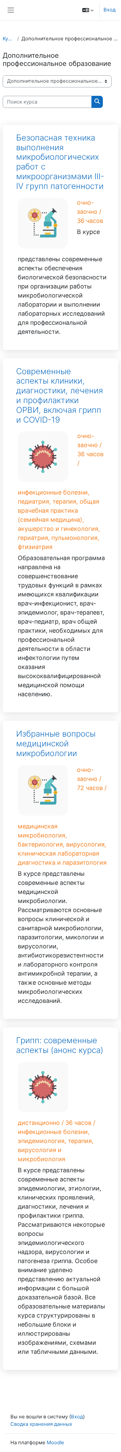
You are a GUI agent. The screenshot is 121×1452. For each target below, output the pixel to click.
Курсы (8, 39)
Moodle (55, 1443)
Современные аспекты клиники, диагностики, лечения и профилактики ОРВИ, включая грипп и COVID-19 (59, 395)
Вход (110, 10)
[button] (88, 10)
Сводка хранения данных (41, 1424)
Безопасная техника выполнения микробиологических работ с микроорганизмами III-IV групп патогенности (60, 162)
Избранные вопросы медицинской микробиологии (55, 743)
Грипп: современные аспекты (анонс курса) (59, 1045)
